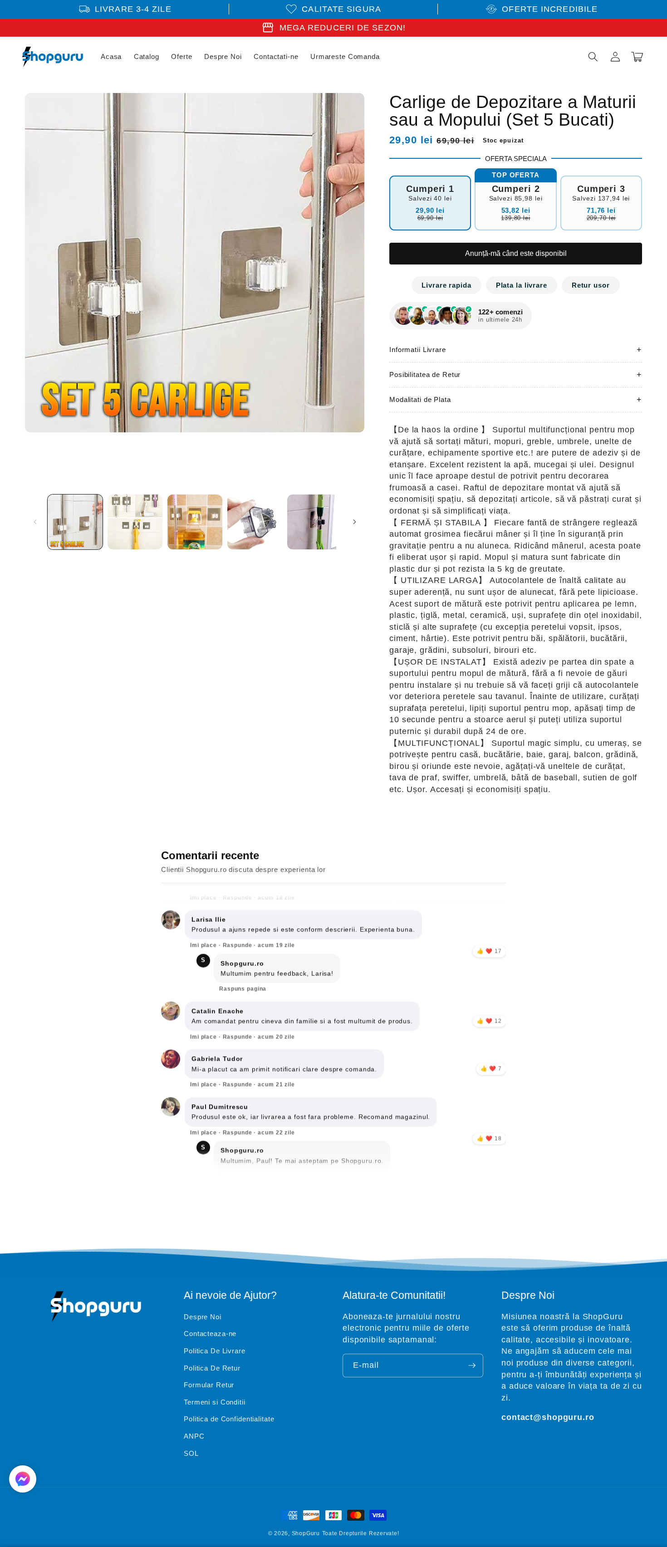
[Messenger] (22, 1479)
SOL (191, 1453)
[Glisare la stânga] (35, 522)
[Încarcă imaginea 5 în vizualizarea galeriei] (314, 521)
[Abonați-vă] (472, 1365)
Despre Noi (202, 1317)
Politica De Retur (212, 1368)
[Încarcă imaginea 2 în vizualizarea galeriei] (135, 521)
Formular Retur (209, 1385)
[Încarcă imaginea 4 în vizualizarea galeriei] (254, 521)
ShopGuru (306, 1533)
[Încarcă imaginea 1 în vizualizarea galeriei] (75, 521)
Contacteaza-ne (210, 1333)
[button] (593, 57)
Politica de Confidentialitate (229, 1419)
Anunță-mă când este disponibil (516, 253)
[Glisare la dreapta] (354, 522)
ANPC (194, 1436)
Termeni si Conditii (214, 1402)
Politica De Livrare (214, 1351)
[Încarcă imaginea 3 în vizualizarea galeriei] (194, 521)
